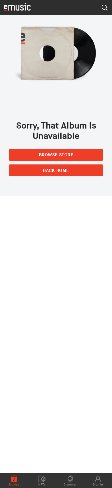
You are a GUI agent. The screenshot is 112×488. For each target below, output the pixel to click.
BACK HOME (56, 170)
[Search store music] (104, 7)
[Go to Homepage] (17, 7)
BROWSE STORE (56, 155)
